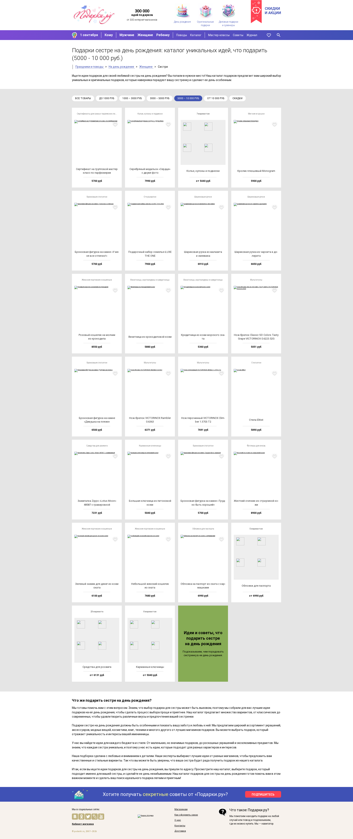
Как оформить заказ (186, 815)
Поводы (181, 35)
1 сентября (89, 35)
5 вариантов (256, 529)
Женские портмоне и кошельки (97, 280)
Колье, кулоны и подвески (150, 114)
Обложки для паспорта (203, 529)
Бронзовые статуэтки (97, 197)
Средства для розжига (97, 446)
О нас (177, 820)
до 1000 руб (106, 98)
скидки (237, 98)
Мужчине (127, 35)
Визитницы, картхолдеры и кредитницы (150, 280)
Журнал (252, 35)
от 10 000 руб (215, 98)
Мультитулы (256, 280)
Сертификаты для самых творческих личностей (98, 114)
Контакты (179, 826)
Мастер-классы (219, 35)
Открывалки (150, 197)
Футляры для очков (256, 446)
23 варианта (96, 611)
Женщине (145, 35)
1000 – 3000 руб (132, 98)
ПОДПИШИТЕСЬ (263, 794)
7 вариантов (203, 114)
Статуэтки (256, 363)
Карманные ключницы (150, 446)
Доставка (180, 831)
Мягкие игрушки (256, 114)
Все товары (83, 98)
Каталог (195, 35)
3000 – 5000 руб (159, 98)
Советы (238, 35)
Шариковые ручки (203, 197)
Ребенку (163, 35)
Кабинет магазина (83, 824)
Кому (109, 35)
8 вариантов (149, 611)
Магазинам (181, 809)
